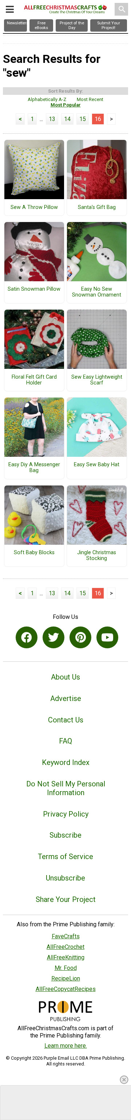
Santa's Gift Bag (97, 207)
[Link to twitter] (53, 637)
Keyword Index (66, 762)
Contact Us (65, 720)
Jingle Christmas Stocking (96, 555)
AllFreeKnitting (65, 957)
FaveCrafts (66, 936)
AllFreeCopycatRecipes (66, 989)
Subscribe (65, 835)
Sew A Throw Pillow (34, 207)
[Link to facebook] (26, 637)
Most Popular (66, 105)
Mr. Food (66, 967)
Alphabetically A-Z (47, 99)
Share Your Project (66, 899)
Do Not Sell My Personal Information (65, 788)
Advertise (65, 698)
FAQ (65, 741)
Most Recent (90, 99)
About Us (65, 677)
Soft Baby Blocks (34, 553)
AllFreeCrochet (65, 946)
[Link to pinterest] (80, 637)
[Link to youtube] (107, 637)
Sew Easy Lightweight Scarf (96, 380)
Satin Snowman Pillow (34, 289)
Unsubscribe (65, 878)
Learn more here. (65, 1045)
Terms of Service (65, 856)
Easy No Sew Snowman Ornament (96, 292)
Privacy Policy (65, 814)
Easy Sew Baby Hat (96, 465)
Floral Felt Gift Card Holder (34, 380)
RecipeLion (65, 978)
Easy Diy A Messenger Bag (34, 468)
